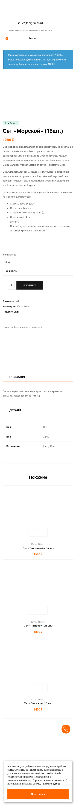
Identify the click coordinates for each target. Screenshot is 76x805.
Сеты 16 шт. (24, 306)
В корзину (30, 285)
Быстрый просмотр (42, 532)
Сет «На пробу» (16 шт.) (38, 625)
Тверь (32, 38)
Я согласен (38, 794)
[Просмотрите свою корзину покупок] (4, 40)
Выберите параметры (34, 532)
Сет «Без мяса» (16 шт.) (38, 703)
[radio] (7, 262)
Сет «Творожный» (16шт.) (38, 548)
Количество (9, 254)
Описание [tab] (17, 377)
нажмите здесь (51, 783)
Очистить (11, 270)
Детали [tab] (15, 410)
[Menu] (4, 19)
